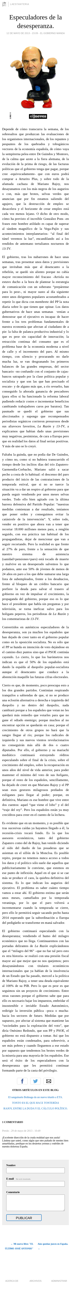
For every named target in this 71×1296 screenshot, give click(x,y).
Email (48, 1081)
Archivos (35, 1281)
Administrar (59, 1281)
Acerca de (11, 1281)
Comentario (13, 1192)
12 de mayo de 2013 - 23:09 (22, 33)
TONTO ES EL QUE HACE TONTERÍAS (35, 1102)
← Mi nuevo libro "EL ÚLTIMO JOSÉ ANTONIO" (19, 1246)
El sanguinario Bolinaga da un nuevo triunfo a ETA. (35, 1097)
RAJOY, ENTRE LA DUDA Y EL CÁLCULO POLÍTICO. (35, 1108)
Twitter (35, 1081)
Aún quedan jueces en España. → (53, 1246)
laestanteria (19, 4)
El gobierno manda (52, 33)
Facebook (22, 1081)
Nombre (11, 1165)
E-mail (18, 1178)
